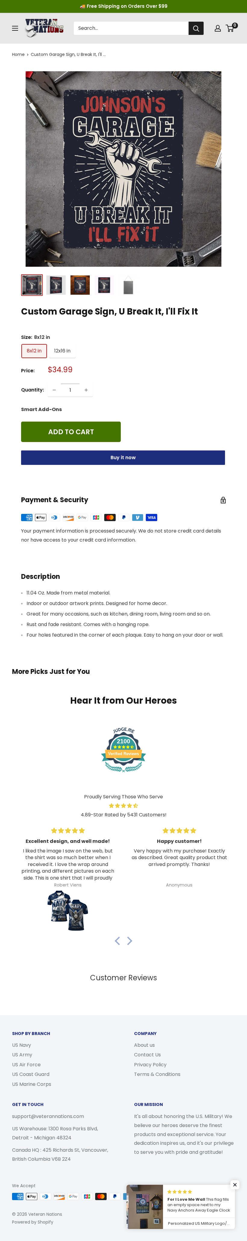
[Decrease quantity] (54, 390)
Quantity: (32, 389)
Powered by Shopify (32, 1222)
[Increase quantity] (86, 390)
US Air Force (26, 1064)
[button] (119, 941)
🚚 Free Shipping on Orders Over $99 (123, 6)
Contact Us (147, 1054)
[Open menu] (15, 28)
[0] (230, 28)
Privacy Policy (150, 1064)
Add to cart (71, 432)
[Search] (196, 28)
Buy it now (123, 457)
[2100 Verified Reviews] (123, 773)
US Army (22, 1054)
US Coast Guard (30, 1074)
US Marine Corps (31, 1084)
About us (144, 1045)
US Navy (21, 1045)
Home (18, 54)
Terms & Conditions (157, 1074)
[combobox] (131, 28)
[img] (123, 805)
